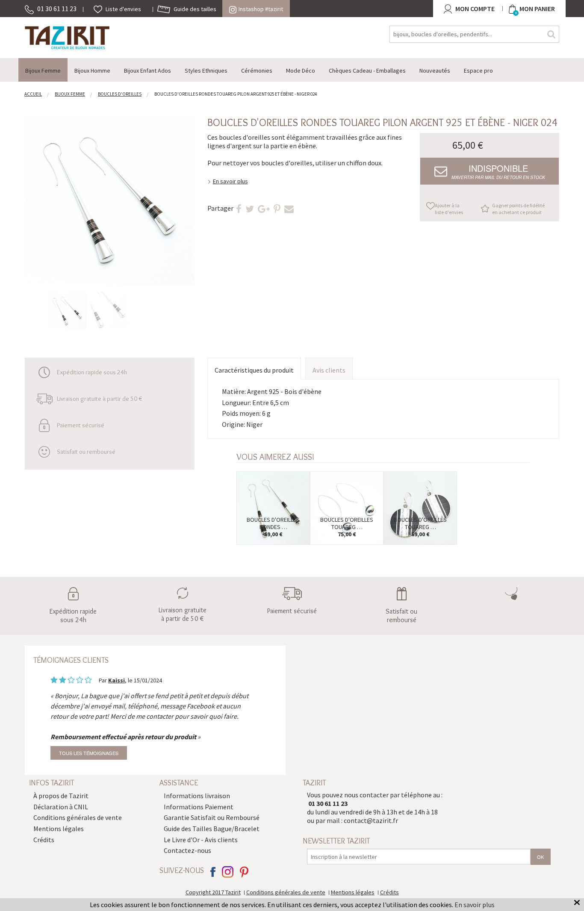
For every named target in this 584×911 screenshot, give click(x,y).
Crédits (43, 839)
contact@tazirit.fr (371, 820)
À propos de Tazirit (60, 795)
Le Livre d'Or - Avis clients (201, 839)
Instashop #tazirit (261, 9)
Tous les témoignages (88, 752)
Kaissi (116, 680)
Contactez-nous (187, 850)
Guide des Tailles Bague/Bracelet (212, 828)
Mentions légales (58, 828)
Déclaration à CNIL (60, 806)
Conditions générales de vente (77, 817)
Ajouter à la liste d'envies (449, 208)
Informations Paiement (198, 806)
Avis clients (329, 370)
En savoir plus (230, 181)
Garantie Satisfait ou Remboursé (212, 817)
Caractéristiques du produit (254, 370)
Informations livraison (197, 795)
